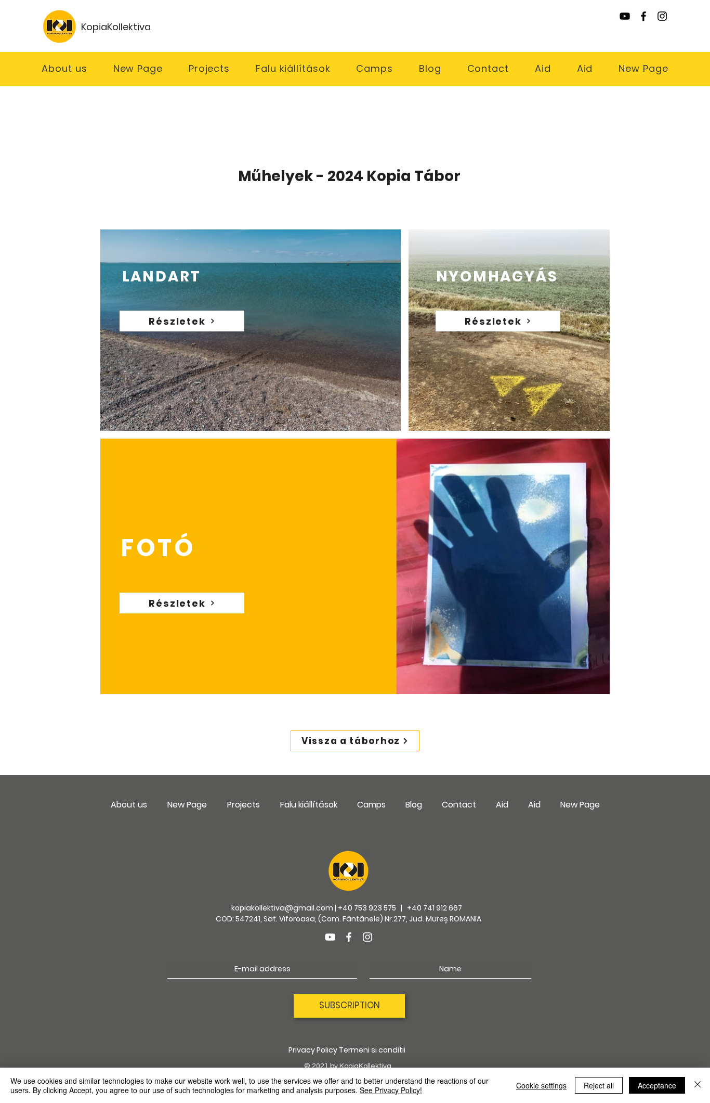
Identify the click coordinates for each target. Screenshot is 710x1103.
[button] (293, 68)
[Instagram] (662, 16)
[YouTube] (625, 16)
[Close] (697, 1085)
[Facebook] (643, 16)
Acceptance (657, 1085)
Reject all (599, 1085)
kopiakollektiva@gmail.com (282, 908)
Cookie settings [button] (541, 1085)
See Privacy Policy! (391, 1090)
